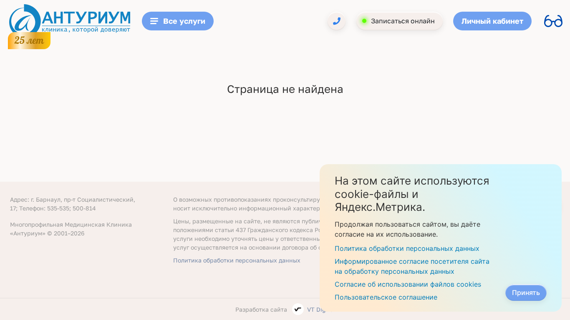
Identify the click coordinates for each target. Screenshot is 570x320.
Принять (526, 292)
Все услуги (184, 20)
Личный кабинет (492, 20)
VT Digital (321, 309)
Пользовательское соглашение (386, 297)
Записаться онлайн (403, 21)
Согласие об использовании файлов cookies (408, 284)
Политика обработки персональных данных (236, 260)
